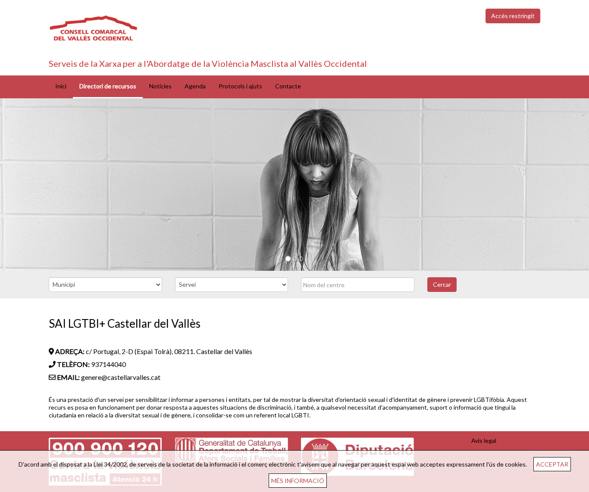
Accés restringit (513, 15)
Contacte (288, 86)
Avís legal (483, 440)
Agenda (195, 86)
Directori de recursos (107, 86)
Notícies (160, 86)
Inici (60, 86)
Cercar (442, 284)
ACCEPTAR (552, 464)
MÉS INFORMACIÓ (297, 480)
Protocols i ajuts (240, 86)
